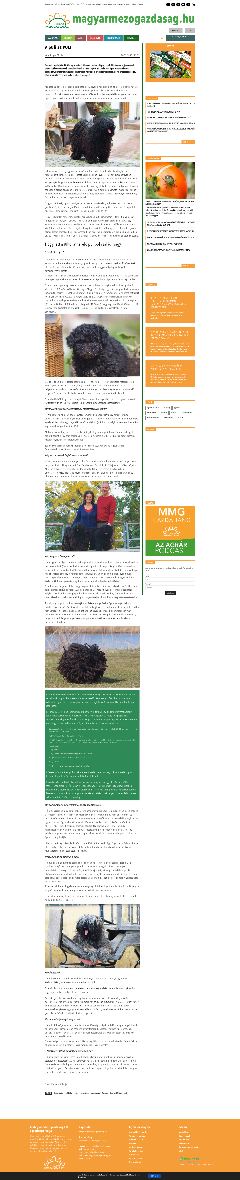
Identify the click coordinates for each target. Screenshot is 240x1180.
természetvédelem (153, 418)
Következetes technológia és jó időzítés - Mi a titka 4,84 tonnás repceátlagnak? (169, 335)
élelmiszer (181, 418)
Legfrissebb (152, 99)
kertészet (164, 413)
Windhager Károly (54, 55)
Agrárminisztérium (153, 407)
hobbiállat (69, 1093)
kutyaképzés (85, 1093)
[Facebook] (168, 4)
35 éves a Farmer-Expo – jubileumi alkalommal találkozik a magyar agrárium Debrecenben (168, 302)
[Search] (162, 38)
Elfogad (154, 1176)
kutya (76, 1093)
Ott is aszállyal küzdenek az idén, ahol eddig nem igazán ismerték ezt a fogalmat (171, 130)
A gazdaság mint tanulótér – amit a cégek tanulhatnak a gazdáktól (171, 104)
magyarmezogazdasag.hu (133, 19)
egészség (167, 407)
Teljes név (149, 584)
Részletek (82, 1177)
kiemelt (173, 413)
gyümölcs (177, 407)
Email (147, 576)
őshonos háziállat (116, 1093)
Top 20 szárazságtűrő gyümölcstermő (163, 112)
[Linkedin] (178, 4)
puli (125, 1093)
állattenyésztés (58, 1093)
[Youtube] (183, 4)
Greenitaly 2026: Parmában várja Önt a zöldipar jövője (167, 367)
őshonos (105, 1093)
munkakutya (95, 1093)
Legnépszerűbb (153, 159)
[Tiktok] (188, 4)
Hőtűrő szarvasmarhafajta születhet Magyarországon (171, 123)
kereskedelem (151, 413)
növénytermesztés (186, 413)
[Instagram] (173, 4)
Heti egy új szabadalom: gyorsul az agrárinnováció (169, 117)
